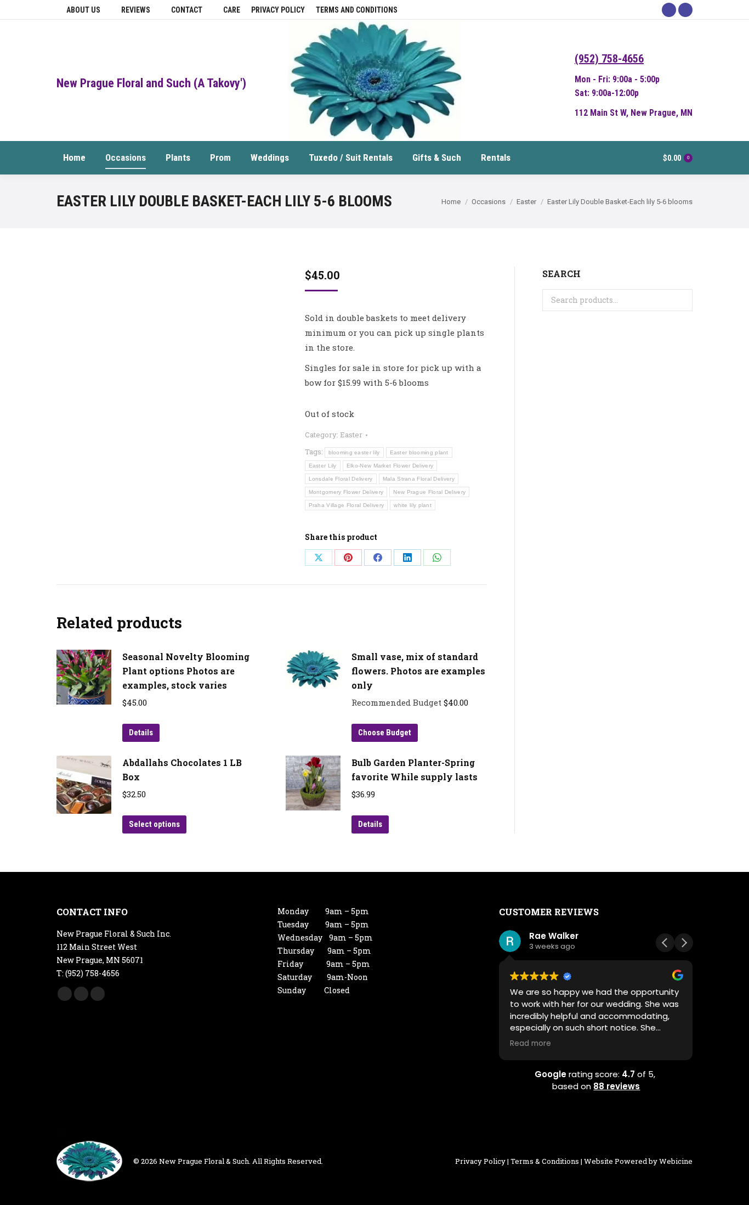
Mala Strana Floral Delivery (419, 479)
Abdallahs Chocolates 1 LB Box (182, 769)
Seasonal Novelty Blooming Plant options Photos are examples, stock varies (185, 671)
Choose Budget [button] (384, 732)
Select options (154, 824)
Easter (351, 435)
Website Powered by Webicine (638, 1161)
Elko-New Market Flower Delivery (390, 466)
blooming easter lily (354, 452)
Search (681, 300)
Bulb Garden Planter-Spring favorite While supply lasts (414, 769)
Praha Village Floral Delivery (346, 505)
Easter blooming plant (419, 452)
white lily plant (413, 505)
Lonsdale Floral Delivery (341, 479)
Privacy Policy (480, 1161)
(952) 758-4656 (609, 58)
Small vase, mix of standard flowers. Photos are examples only (418, 671)
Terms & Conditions (544, 1161)
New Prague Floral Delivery (429, 492)
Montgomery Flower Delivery (346, 492)
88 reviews (616, 1086)
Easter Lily (323, 466)
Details (141, 732)
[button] (684, 942)
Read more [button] (530, 1044)
